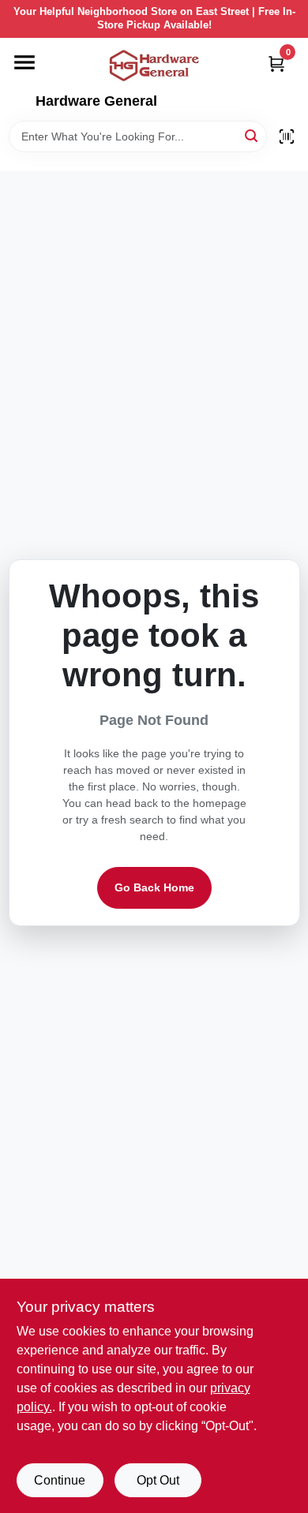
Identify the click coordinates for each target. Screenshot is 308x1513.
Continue (59, 1480)
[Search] (252, 135)
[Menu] (24, 62)
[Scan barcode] (286, 136)
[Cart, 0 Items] (276, 63)
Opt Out (158, 1480)
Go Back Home (154, 887)
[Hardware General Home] (154, 65)
